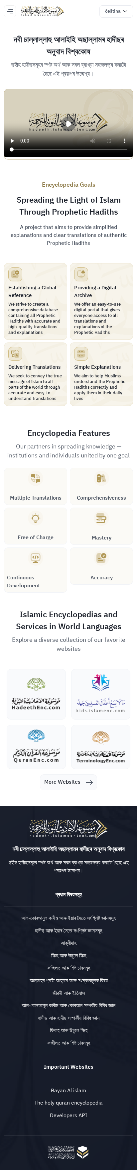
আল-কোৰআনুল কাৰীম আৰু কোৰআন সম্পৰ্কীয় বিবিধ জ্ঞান (68, 1006)
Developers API (68, 1116)
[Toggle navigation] (10, 11)
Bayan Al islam (68, 1091)
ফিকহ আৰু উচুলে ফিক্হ (68, 1030)
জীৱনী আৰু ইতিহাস (69, 993)
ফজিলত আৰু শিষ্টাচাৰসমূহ (68, 968)
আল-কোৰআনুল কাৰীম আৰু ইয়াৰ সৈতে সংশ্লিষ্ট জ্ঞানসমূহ (68, 918)
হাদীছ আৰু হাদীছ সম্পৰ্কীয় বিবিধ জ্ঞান (68, 1018)
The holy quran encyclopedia (68, 1103)
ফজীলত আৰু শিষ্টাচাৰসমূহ (68, 1043)
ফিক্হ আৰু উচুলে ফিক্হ (68, 956)
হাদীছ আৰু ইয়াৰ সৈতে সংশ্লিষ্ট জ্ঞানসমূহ (68, 931)
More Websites (62, 782)
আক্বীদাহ (68, 943)
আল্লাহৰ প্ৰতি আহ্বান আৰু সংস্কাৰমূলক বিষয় (69, 981)
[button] (116, 11)
